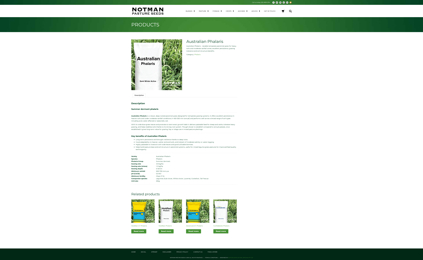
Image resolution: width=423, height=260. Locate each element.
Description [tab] (139, 95)
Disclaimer (167, 252)
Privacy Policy (182, 252)
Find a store (212, 252)
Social (143, 252)
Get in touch (269, 11)
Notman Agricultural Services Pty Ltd (240, 257)
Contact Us (197, 252)
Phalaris (197, 54)
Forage (216, 11)
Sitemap (154, 252)
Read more (139, 231)
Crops (228, 11)
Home (133, 252)
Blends (189, 11)
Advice (254, 11)
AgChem (241, 11)
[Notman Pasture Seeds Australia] (150, 11)
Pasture (202, 11)
